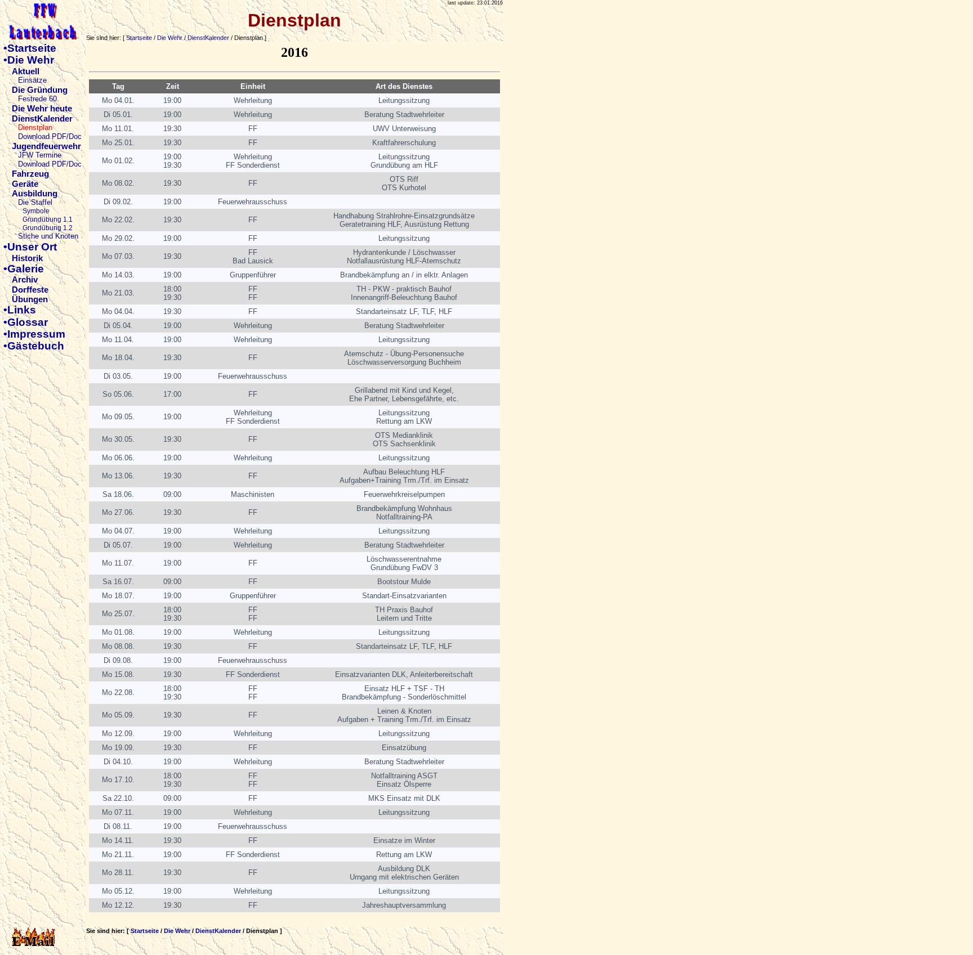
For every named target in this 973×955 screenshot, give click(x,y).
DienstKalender (208, 37)
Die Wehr (169, 37)
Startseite (139, 37)
